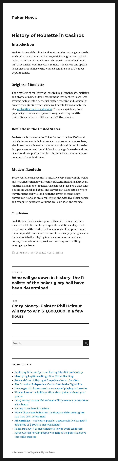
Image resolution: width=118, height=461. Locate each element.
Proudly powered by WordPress (40, 452)
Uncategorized (56, 253)
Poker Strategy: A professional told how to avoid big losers (48, 428)
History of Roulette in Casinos (32, 408)
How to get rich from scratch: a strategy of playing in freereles (51, 388)
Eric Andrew (21, 253)
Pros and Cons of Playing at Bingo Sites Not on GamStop (47, 380)
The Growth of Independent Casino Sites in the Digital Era (48, 384)
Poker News (24, 17)
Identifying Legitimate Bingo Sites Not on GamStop (44, 376)
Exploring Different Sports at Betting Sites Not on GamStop (49, 372)
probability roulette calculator (34, 109)
